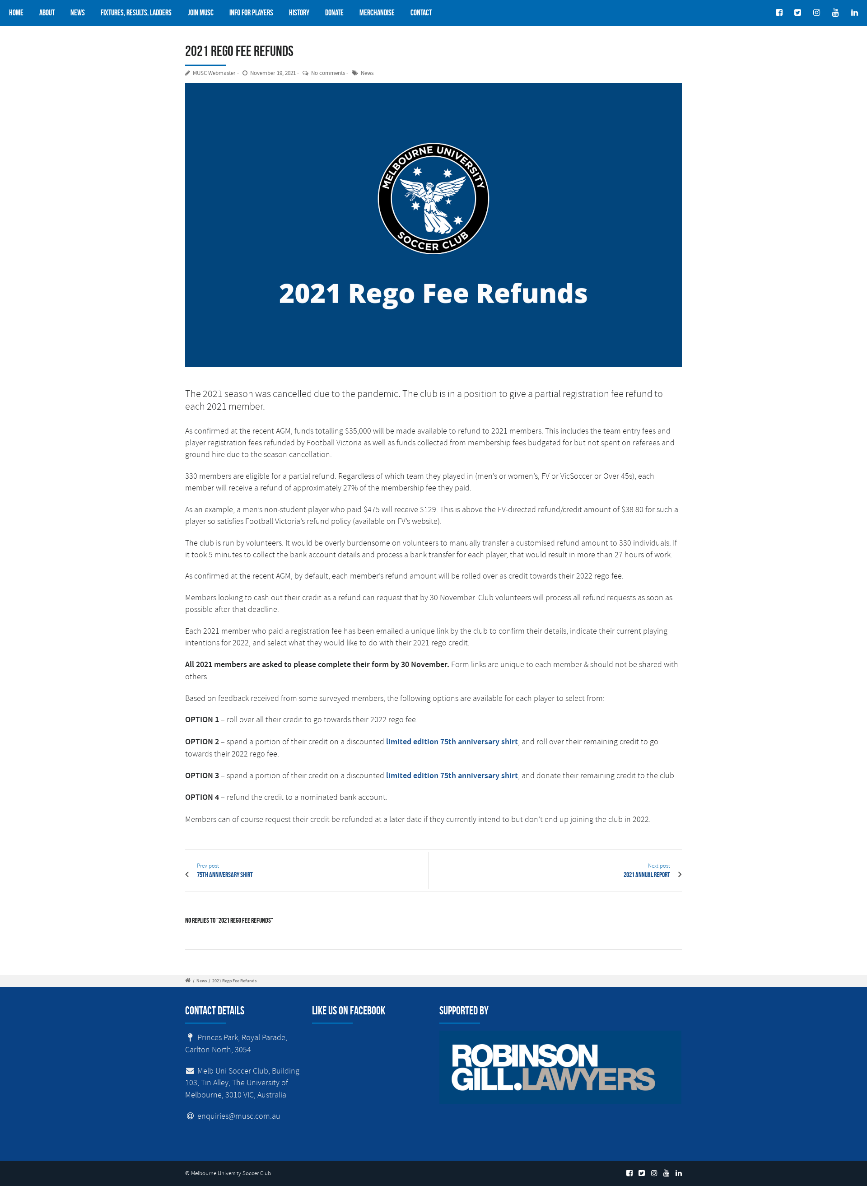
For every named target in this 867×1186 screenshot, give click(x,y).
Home (16, 12)
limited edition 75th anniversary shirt (452, 742)
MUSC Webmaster (214, 73)
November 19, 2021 (273, 73)
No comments (328, 73)
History (299, 12)
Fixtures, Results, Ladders (136, 12)
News (77, 12)
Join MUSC (201, 12)
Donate (334, 12)
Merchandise (377, 12)
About (47, 12)
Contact (421, 12)
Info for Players (251, 12)
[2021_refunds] (433, 225)
